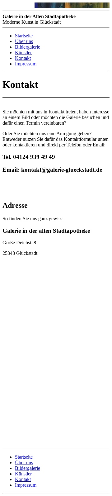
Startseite (24, 35)
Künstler (23, 52)
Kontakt (23, 58)
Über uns (24, 41)
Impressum (25, 63)
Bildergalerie (27, 47)
